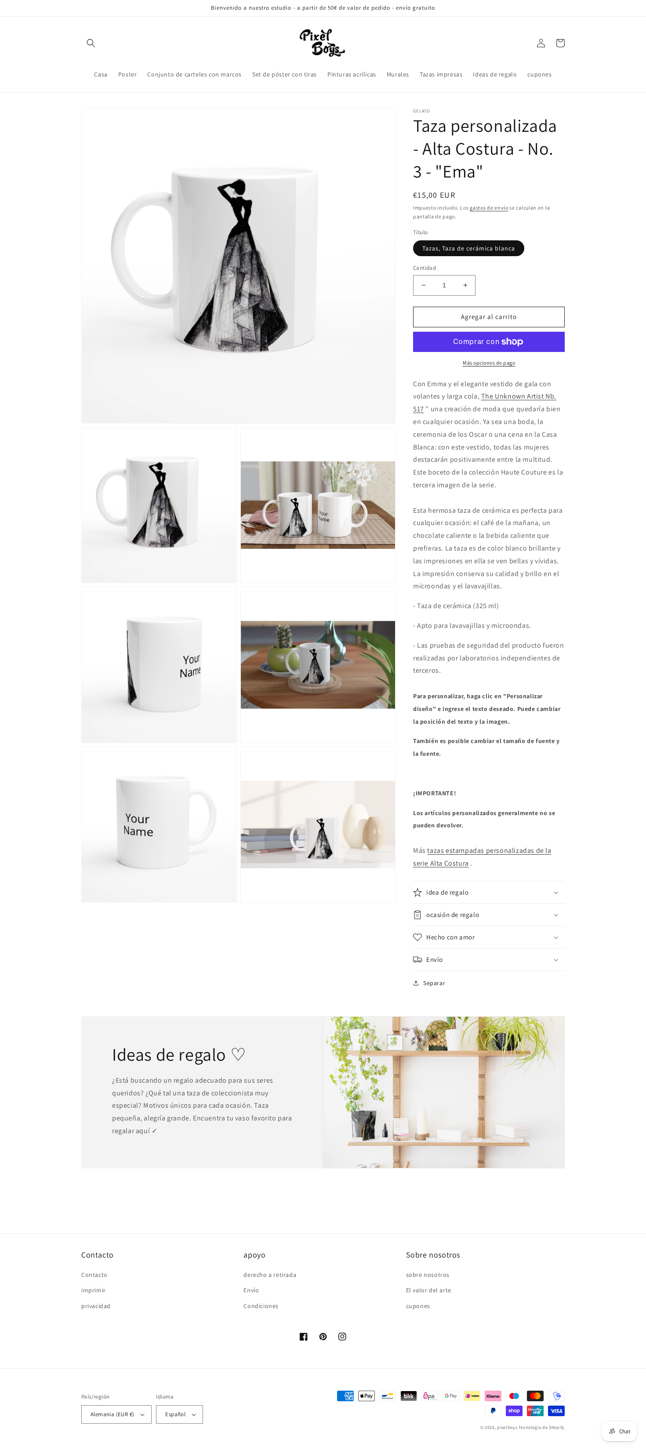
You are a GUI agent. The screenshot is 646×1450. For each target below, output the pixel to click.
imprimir (93, 1290)
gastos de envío (489, 207)
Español (175, 1414)
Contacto (94, 1275)
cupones (418, 1306)
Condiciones (261, 1306)
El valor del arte (428, 1290)
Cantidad (424, 268)
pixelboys (507, 1427)
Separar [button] (434, 983)
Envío (251, 1290)
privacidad (96, 1306)
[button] (91, 43)
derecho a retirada (269, 1275)
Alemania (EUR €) (112, 1414)
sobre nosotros (428, 1275)
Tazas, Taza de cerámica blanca (468, 248)
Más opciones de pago (489, 362)
